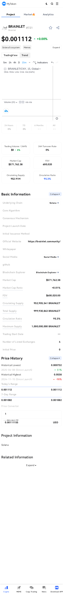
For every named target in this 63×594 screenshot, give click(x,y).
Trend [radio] (25, 55)
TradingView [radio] (11, 55)
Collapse (54, 194)
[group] (15, 55)
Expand (56, 47)
